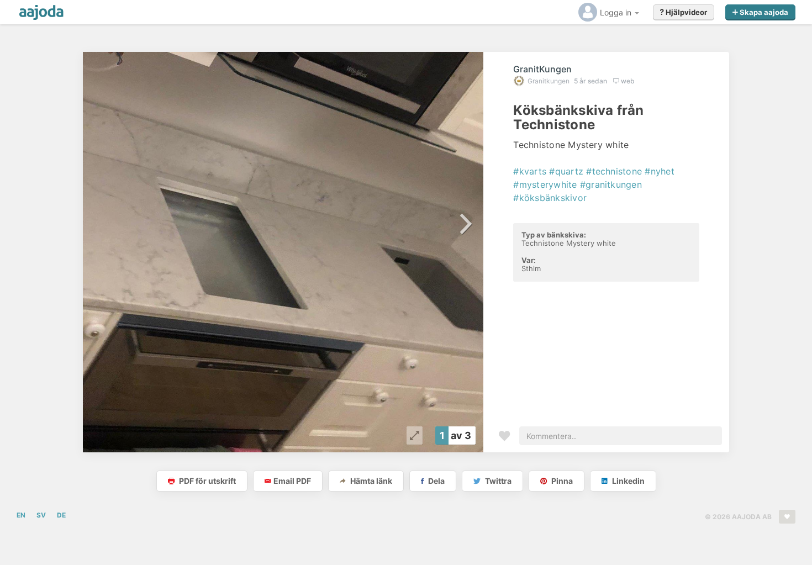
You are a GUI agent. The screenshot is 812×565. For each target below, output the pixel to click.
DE (61, 515)
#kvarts (529, 171)
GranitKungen (542, 69)
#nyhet (659, 171)
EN (21, 515)
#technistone (614, 171)
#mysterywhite (545, 184)
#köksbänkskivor (550, 197)
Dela (435, 480)
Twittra (497, 480)
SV (41, 515)
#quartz (566, 171)
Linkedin (627, 480)
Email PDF (292, 480)
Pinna (561, 480)
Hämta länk (370, 480)
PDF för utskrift (206, 480)
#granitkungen (611, 184)
